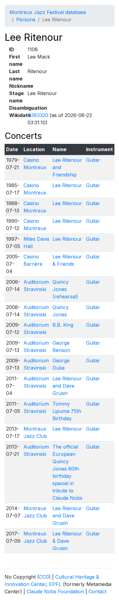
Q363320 (37, 115)
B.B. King (62, 325)
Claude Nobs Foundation (55, 591)
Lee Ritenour (67, 185)
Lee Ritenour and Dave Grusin (67, 385)
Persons (25, 19)
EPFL (55, 584)
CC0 (44, 577)
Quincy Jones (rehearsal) (65, 289)
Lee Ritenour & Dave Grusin (67, 541)
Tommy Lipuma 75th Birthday (66, 411)
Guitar (93, 160)
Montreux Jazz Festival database (47, 12)
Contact (97, 591)
